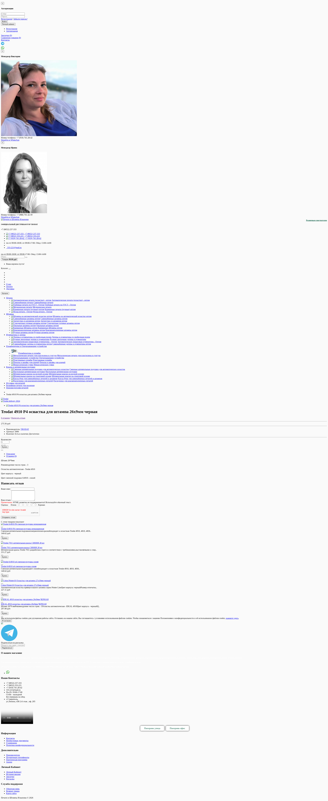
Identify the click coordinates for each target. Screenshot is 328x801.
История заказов (13, 774)
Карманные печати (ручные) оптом (60, 309)
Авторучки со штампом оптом (53, 321)
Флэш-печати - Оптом (42, 312)
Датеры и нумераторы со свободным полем (71, 337)
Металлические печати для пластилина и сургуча (78, 355)
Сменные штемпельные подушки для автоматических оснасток (97, 369)
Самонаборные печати (43, 302)
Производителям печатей (17, 388)
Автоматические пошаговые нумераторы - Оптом (79, 342)
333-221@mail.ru (14, 247)
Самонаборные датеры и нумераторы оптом (71, 344)
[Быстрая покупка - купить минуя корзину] (2, 450)
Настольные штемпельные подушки (61, 372)
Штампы (10, 314)
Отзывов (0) (11, 456)
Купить (4, 447)
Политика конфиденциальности (20, 745)
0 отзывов (5, 418)
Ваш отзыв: (6, 500)
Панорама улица (152, 728)
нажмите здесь (232, 618)
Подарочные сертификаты (17, 757)
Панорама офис (177, 728)
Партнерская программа (16, 760)
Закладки (10, 777)
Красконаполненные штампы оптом (61, 330)
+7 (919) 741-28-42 (32, 238)
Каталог (5, 293)
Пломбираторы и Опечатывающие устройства (26, 346)
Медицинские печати (42, 307)
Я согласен (6, 621)
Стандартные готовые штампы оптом (63, 323)
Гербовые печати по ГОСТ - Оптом (60, 305)
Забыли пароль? (20, 19)
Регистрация (6, 19)
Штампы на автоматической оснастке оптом (72, 316)
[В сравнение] (5, 445)
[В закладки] (2, 445)
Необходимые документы (17, 741)
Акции (9, 762)
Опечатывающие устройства (51, 358)
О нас (8, 284)
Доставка (10, 289)
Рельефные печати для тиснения (20, 385)
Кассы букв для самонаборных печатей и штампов (80, 378)
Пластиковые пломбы (42, 360)
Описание (10, 454)
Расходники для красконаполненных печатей (73, 381)
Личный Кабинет (13, 772)
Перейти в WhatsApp (10, 140)
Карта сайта (11, 793)
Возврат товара (12, 791)
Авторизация (12, 31)
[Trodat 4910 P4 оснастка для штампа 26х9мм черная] (29, 405)
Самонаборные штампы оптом (54, 319)
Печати (9, 298)
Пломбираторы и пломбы (29, 353)
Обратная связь (12, 789)
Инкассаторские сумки (44, 365)
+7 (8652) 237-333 (32, 234)
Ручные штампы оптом (44, 332)
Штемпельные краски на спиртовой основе (71, 376)
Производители (13, 755)
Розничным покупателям (316, 220)
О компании (11, 743)
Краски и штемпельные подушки (20, 367)
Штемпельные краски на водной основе (66, 374)
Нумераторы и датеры (15, 335)
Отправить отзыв (8, 517)
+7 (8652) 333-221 (32, 236)
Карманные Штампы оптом (50, 328)
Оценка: (4, 505)
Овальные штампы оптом (47, 325)
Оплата (9, 286)
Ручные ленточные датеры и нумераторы (68, 339)
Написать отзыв (18, 418)
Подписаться (7, 648)
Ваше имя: (5, 489)
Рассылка (10, 779)
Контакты (10, 738)
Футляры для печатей (15, 383)
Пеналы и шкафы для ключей (52, 362)
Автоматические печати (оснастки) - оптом (71, 300)
